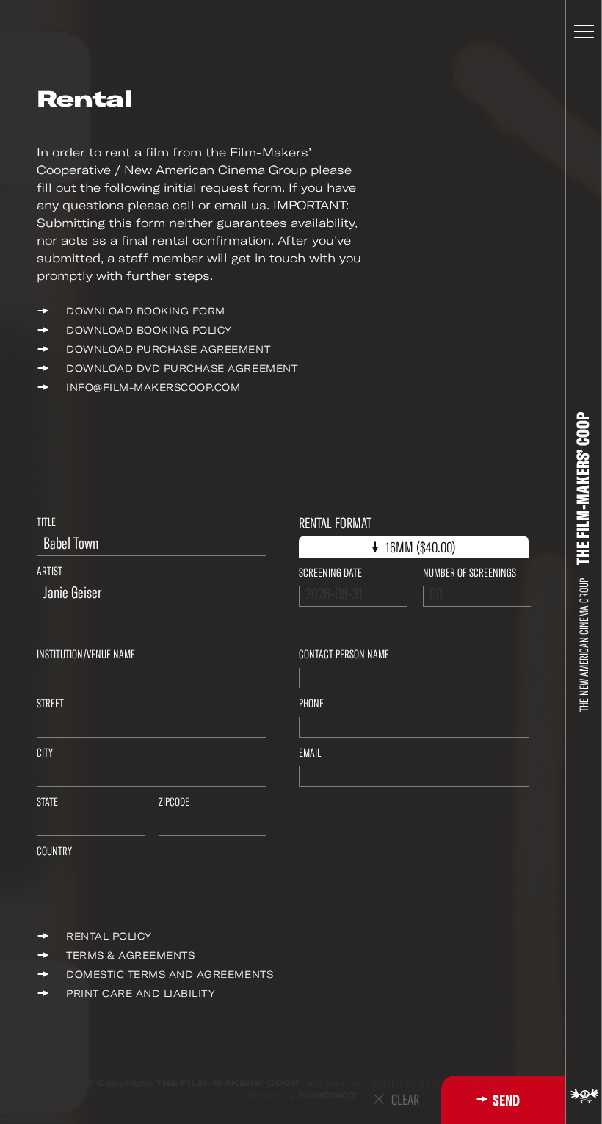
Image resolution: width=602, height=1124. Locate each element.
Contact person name (344, 654)
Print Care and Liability (140, 993)
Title (46, 522)
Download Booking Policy (149, 330)
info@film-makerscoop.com (153, 387)
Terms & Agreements (130, 955)
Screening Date (330, 573)
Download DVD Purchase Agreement (181, 368)
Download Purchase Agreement (168, 349)
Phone (311, 703)
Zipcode (174, 802)
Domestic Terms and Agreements (169, 974)
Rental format (335, 523)
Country (54, 851)
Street (50, 703)
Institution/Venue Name (86, 654)
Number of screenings (469, 573)
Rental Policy (109, 936)
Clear (405, 1100)
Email (310, 753)
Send (506, 1100)
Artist (49, 571)
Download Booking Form (145, 311)
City (45, 753)
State (47, 802)
